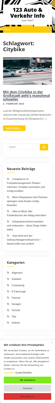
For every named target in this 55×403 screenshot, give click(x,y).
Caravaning (18, 285)
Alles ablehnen (27, 396)
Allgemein (17, 273)
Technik (16, 310)
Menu (8, 29)
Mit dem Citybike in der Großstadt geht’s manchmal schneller (26, 95)
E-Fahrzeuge (19, 291)
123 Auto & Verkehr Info (27, 12)
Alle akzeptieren (27, 380)
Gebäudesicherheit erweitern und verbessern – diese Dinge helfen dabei (27, 225)
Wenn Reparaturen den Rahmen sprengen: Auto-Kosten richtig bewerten (27, 201)
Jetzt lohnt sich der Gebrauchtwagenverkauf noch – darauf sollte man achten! (24, 239)
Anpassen (27, 388)
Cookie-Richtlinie (23, 372)
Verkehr (16, 322)
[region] (27, 371)
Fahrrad (16, 297)
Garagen (16, 304)
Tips (14, 316)
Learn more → (14, 128)
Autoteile (16, 279)
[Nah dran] (52, 342)
